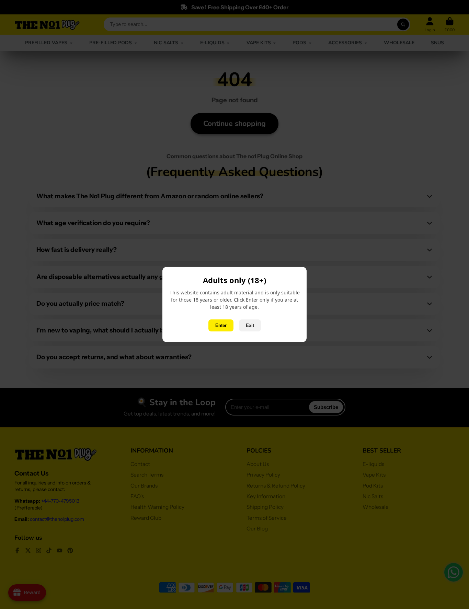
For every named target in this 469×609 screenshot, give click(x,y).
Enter (221, 325)
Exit (250, 325)
